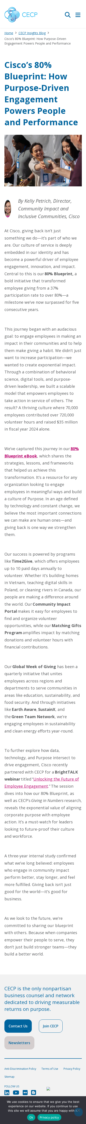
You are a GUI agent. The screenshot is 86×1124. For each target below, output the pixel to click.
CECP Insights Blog (32, 33)
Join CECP (50, 1026)
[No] (78, 1112)
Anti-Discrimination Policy (20, 1069)
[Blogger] (33, 1092)
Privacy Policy (72, 1069)
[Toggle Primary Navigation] (78, 14)
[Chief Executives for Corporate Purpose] (20, 15)
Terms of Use (49, 1069)
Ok (31, 1117)
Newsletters (19, 1042)
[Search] (68, 15)
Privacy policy (49, 1117)
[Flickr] (25, 1092)
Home (8, 33)
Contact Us (18, 1026)
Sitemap (9, 1077)
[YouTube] (16, 1092)
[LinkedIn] (6, 1092)
